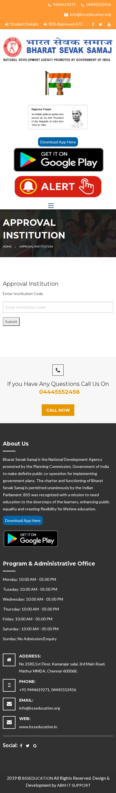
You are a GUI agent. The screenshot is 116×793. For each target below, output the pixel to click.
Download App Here (58, 141)
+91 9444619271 (34, 689)
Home (7, 246)
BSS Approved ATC (65, 24)
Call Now (58, 410)
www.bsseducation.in (38, 726)
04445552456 (98, 4)
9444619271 (64, 4)
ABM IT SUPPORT (74, 785)
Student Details (24, 24)
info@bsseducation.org (90, 14)
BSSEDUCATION (37, 778)
